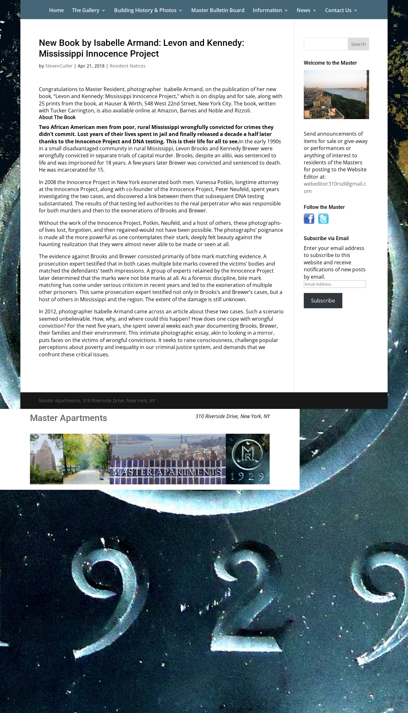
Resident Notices (128, 66)
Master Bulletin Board (217, 11)
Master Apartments (68, 418)
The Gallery (85, 11)
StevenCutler (59, 66)
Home (56, 11)
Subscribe (323, 300)
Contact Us (338, 11)
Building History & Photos (145, 11)
